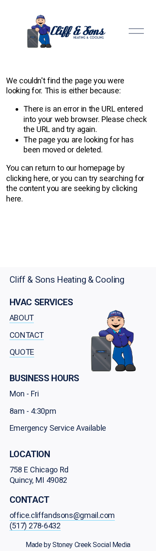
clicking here (27, 178)
